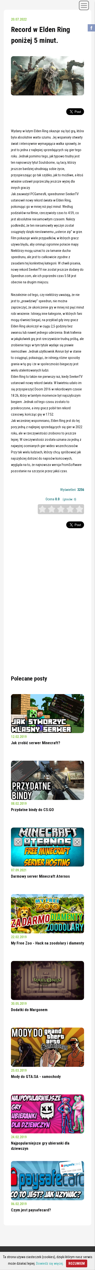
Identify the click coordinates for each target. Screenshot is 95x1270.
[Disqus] (47, 601)
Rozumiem (76, 1263)
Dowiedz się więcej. (50, 1263)
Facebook (91, 27)
